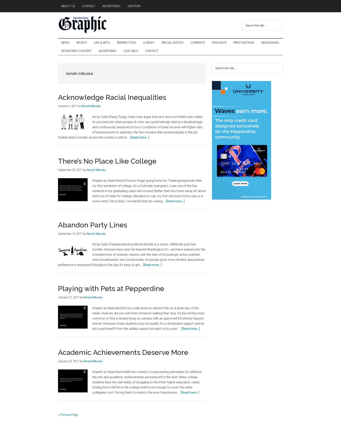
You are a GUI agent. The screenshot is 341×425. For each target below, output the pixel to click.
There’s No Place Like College (107, 161)
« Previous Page (68, 414)
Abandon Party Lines (92, 225)
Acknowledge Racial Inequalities (112, 97)
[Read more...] (139, 137)
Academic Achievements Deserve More (123, 352)
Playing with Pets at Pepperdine (111, 288)
